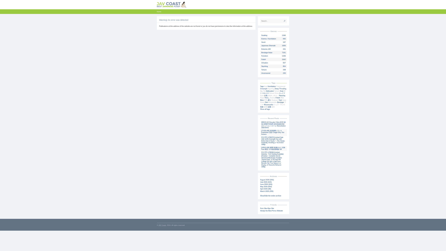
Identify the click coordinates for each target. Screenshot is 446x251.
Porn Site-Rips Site (267, 208)
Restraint (275, 100)
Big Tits (263, 91)
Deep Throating (280, 89)
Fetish (263, 59)
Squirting (264, 66)
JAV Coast (162, 225)
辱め (282, 98)
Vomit (263, 42)
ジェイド (282, 93)
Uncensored (265, 73)
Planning (282, 95)
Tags (262, 86)
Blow (262, 100)
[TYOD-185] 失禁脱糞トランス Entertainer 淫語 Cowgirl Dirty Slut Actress (272, 132)
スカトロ (265, 93)
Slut (266, 102)
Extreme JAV (266, 49)
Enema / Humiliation (268, 39)
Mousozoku (272, 102)
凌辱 (265, 107)
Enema (272, 98)
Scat (281, 91)
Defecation (270, 91)
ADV (273, 107)
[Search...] (284, 21)
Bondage (280, 102)
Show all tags (265, 109)
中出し (267, 98)
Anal (265, 86)
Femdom (264, 56)
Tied (280, 100)
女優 (269, 107)
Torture (264, 70)
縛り (269, 100)
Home (159, 12)
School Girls (273, 93)
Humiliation (272, 86)
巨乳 (265, 100)
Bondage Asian (266, 52)
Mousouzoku (268, 105)
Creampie (263, 89)
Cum (262, 95)
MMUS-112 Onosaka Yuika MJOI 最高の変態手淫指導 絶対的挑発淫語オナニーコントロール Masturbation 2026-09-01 (273, 125)
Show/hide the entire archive (270, 196)
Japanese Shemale (268, 45)
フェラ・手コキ (279, 105)
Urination (264, 63)
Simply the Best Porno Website (271, 211)
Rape (262, 98)
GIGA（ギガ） (273, 95)
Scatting (264, 35)
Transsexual (280, 86)
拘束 (261, 107)
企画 (265, 95)
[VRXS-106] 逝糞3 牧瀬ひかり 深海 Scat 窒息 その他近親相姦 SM (273, 148)
